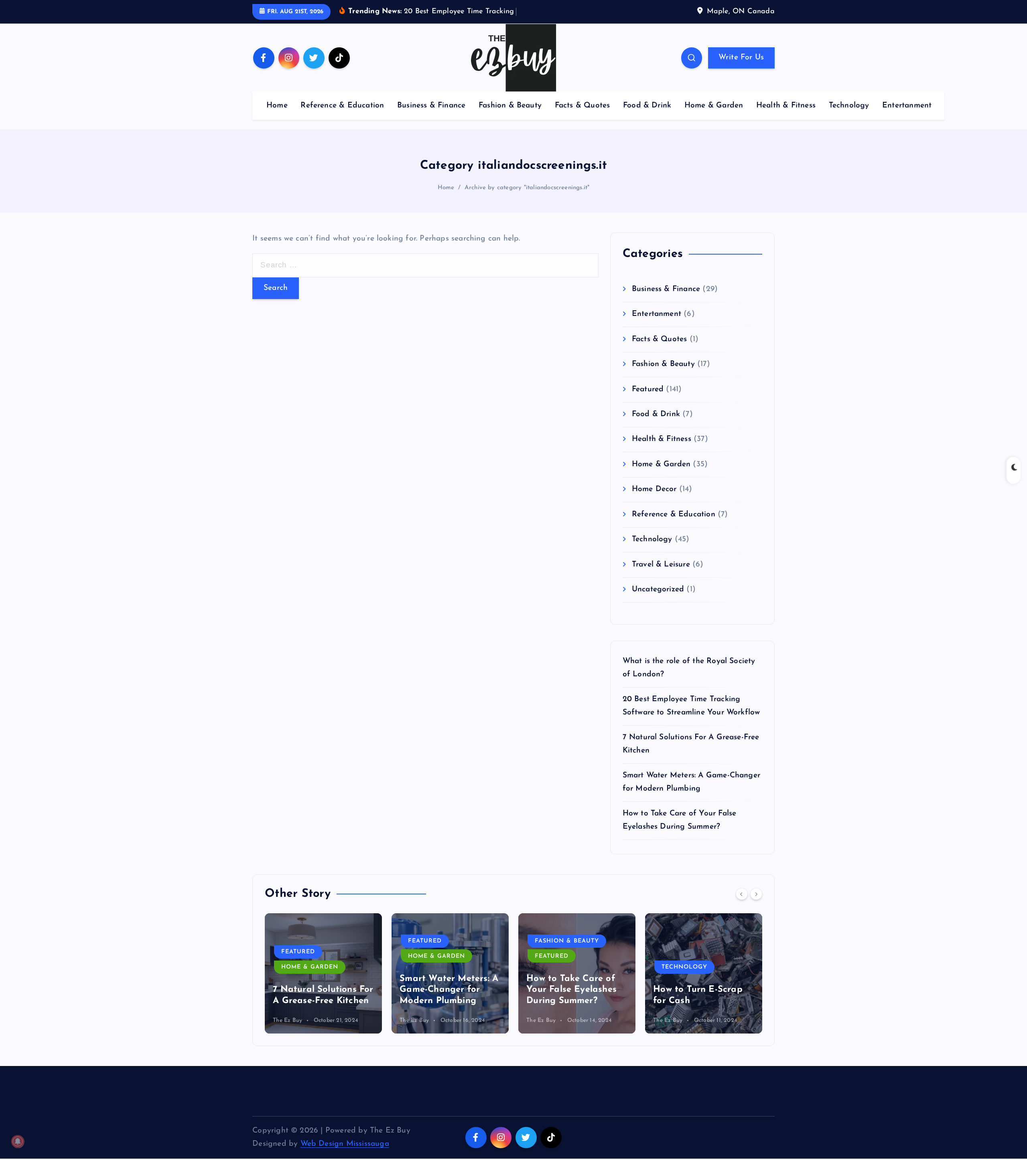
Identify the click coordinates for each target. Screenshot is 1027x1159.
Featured (648, 389)
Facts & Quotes (582, 105)
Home (277, 105)
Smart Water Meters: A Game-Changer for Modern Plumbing (449, 989)
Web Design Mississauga (344, 1144)
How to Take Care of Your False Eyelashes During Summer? (571, 989)
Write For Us (741, 57)
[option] (323, 973)
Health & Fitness (786, 105)
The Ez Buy (287, 1020)
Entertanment (907, 105)
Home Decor (654, 489)
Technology (849, 105)
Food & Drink (647, 105)
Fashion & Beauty (510, 105)
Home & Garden (713, 105)
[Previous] (742, 894)
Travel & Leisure (661, 564)
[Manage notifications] (17, 1141)
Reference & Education (342, 105)
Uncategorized (658, 589)
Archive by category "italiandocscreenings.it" (527, 188)
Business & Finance (431, 105)
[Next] (756, 894)
